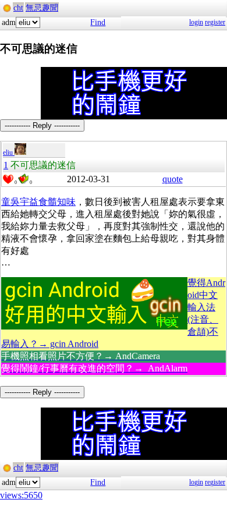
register (215, 22)
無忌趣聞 (42, 7)
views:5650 (21, 495)
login (196, 22)
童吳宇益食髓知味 (38, 202)
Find (97, 22)
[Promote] (8, 179)
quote (172, 179)
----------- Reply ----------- (42, 125)
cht (18, 7)
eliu (9, 152)
